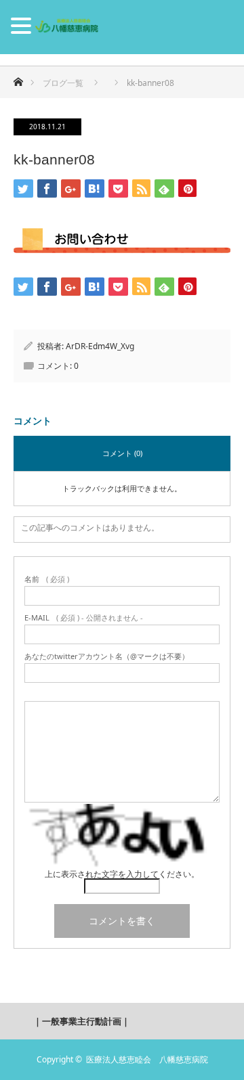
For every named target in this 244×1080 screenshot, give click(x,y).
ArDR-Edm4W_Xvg (100, 346)
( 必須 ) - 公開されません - (83, 617)
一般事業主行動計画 (81, 1021)
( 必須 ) (46, 579)
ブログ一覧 (63, 83)
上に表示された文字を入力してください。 (122, 874)
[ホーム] (18, 78)
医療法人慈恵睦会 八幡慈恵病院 (147, 1059)
